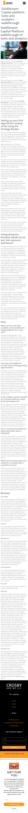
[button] (14, 758)
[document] (14, 785)
